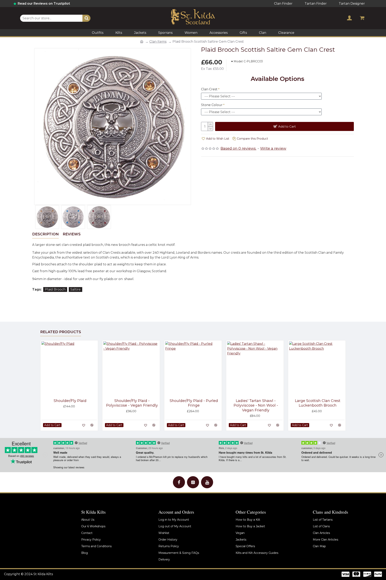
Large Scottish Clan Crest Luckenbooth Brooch (317, 403)
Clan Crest (209, 89)
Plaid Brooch (55, 289)
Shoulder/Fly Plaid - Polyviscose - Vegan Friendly (132, 403)
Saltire (75, 289)
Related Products (60, 332)
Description (45, 234)
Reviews (72, 234)
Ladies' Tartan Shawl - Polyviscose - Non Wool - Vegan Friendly (256, 405)
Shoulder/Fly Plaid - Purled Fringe (194, 403)
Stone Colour (212, 105)
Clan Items (157, 41)
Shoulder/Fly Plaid (70, 401)
